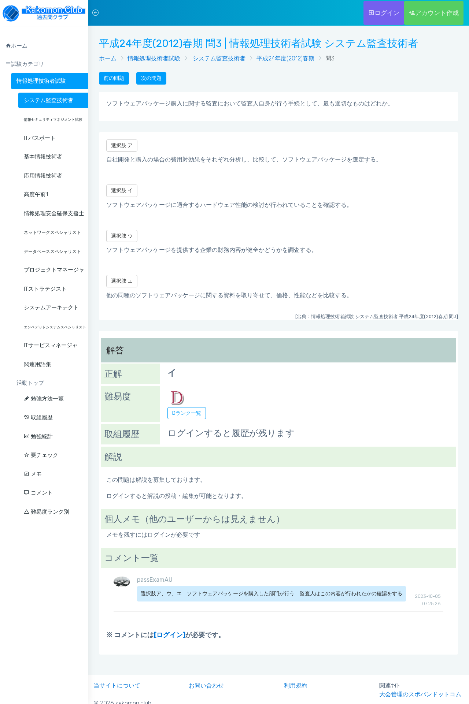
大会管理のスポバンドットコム (420, 694)
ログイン (386, 12)
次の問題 (151, 78)
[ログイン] (169, 635)
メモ (35, 474)
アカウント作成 (437, 12)
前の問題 (114, 78)
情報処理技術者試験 (41, 81)
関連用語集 (37, 364)
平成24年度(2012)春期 (285, 58)
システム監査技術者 (218, 58)
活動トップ (30, 383)
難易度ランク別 (49, 512)
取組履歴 (41, 417)
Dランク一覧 (186, 413)
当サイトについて (116, 685)
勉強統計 (41, 436)
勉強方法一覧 (46, 398)
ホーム (108, 58)
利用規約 (295, 685)
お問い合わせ (206, 685)
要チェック (43, 455)
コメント (41, 492)
